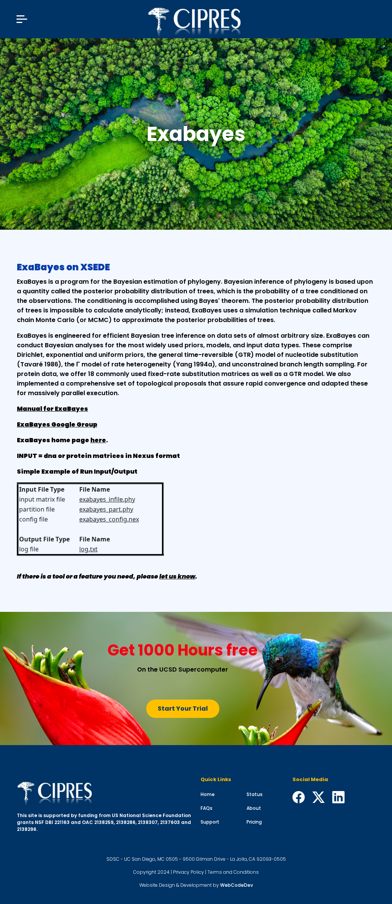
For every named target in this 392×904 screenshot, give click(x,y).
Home (208, 794)
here (98, 440)
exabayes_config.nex (109, 519)
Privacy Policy (188, 872)
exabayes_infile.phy (107, 499)
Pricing (254, 822)
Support (210, 822)
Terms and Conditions (233, 872)
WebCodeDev (236, 885)
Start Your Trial (183, 708)
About (254, 808)
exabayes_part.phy (106, 509)
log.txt (88, 549)
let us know (177, 576)
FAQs (206, 808)
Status (255, 794)
